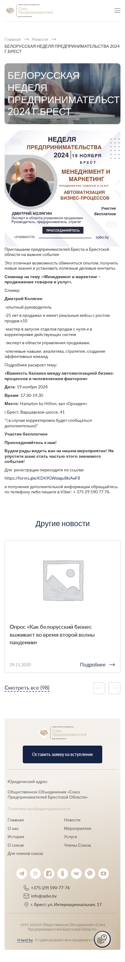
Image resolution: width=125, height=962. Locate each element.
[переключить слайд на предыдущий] (99, 688)
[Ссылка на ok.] (62, 873)
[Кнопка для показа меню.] (117, 11)
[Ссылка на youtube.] (103, 873)
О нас (13, 828)
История (16, 836)
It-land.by (25, 940)
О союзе (16, 845)
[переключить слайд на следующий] (114, 688)
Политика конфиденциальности (39, 808)
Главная (16, 819)
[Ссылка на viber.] (90, 873)
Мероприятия (77, 828)
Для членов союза (25, 853)
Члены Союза (77, 845)
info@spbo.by (44, 895)
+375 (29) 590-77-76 (50, 887)
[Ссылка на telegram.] (21, 873)
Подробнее (93, 664)
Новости (72, 819)
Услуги (70, 836)
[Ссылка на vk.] (76, 873)
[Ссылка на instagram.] (35, 873)
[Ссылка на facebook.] (49, 873)
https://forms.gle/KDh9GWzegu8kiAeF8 (42, 478)
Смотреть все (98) (27, 687)
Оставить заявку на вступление (62, 754)
